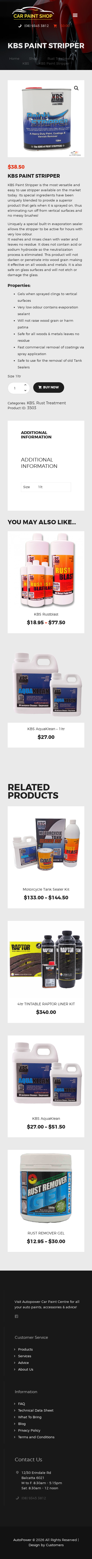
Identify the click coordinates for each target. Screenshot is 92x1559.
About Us (25, 1369)
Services (24, 1356)
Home (14, 58)
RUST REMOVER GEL (46, 1233)
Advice (23, 1363)
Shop (33, 58)
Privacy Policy (29, 1430)
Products (25, 1349)
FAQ (21, 1404)
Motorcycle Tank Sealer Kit (46, 889)
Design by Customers (46, 1545)
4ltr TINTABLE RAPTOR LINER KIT (46, 1004)
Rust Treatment (60, 58)
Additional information (36, 435)
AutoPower (22, 1540)
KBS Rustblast (46, 614)
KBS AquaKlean (46, 1119)
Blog (22, 1424)
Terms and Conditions (36, 1437)
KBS (25, 63)
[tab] (46, 436)
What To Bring (29, 1417)
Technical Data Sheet (35, 1410)
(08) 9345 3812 (33, 1498)
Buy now (51, 387)
